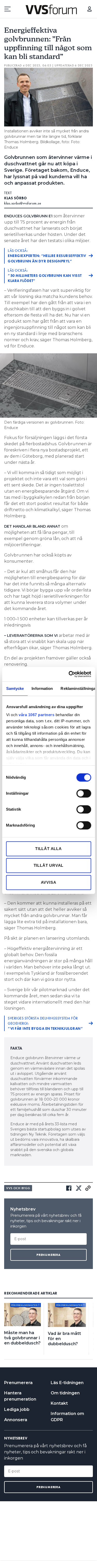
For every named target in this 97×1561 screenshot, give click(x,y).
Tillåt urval (49, 865)
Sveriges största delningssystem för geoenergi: (45, 1023)
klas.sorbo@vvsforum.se (22, 203)
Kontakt (59, 1403)
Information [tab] (42, 688)
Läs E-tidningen (67, 1382)
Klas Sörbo (15, 198)
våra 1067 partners (36, 715)
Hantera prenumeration (20, 1396)
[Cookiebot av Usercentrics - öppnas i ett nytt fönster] (69, 674)
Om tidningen (65, 1393)
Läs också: (47, 255)
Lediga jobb (16, 1409)
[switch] (83, 793)
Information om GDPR (67, 1416)
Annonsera (15, 1419)
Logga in (89, 9)
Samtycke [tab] (15, 688)
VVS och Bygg (18, 1188)
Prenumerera (18, 1382)
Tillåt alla (48, 848)
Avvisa (48, 882)
